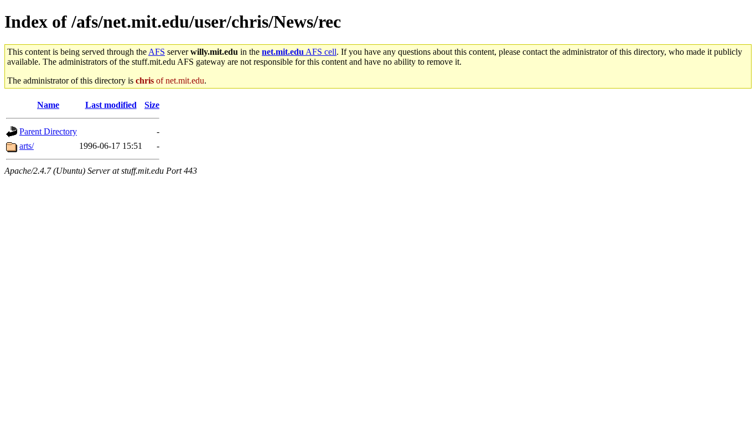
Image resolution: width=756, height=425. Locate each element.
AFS (156, 51)
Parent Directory (48, 131)
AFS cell (299, 51)
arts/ (26, 146)
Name (48, 105)
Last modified (111, 105)
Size (151, 105)
